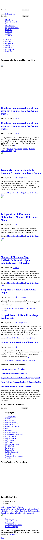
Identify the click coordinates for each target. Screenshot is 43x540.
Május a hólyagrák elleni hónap (12, 507)
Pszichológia (9, 49)
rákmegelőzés (30, 338)
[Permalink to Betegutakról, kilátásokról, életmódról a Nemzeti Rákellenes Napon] (13, 209)
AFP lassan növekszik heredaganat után (16, 386)
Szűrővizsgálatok (11, 22)
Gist (6, 428)
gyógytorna (18, 149)
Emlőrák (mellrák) (11, 422)
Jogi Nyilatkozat (11, 521)
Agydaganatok (10, 417)
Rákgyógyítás (21, 4)
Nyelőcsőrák (9, 446)
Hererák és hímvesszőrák (14, 434)
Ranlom (12, 534)
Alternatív (8, 36)
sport (14, 151)
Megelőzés (9, 20)
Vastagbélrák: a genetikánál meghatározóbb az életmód (20, 509)
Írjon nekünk (9, 523)
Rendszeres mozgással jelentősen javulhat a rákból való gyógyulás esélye (19, 110)
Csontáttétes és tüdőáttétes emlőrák (14, 373)
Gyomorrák (9, 430)
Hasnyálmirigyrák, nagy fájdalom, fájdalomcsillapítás (21, 382)
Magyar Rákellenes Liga (15, 193)
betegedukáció (12, 308)
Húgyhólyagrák (10, 436)
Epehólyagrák (10, 424)
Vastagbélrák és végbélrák (14, 456)
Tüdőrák (8, 454)
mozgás (25, 149)
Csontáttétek (9, 421)
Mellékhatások (10, 26)
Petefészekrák (10, 448)
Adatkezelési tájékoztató (13, 525)
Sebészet (8, 39)
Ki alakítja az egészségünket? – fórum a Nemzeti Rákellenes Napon (21, 171)
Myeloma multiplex (12, 444)
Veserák (8, 458)
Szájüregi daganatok (12, 452)
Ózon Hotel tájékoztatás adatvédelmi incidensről (17, 513)
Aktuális (8, 34)
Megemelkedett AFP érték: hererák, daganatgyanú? (20, 378)
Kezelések (8, 24)
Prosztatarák (9, 450)
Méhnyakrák (9, 440)
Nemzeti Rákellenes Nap (27, 308)
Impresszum (9, 519)
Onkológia (9, 43)
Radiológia (9, 51)
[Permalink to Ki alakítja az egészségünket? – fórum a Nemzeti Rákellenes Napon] (13, 165)
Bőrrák (7, 419)
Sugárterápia (9, 45)
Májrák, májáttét (11, 438)
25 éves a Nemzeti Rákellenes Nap (20, 342)
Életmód (8, 41)
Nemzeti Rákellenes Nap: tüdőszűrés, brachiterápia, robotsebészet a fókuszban (16, 260)
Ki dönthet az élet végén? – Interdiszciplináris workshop (20, 511)
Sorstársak (8, 30)
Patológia (8, 47)
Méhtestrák (9, 442)
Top (2, 538)
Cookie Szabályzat (11, 527)
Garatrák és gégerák (12, 426)
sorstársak (4, 310)
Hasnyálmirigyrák (11, 432)
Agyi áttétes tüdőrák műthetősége (13, 369)
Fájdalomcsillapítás (12, 28)
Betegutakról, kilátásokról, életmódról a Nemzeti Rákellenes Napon (19, 217)
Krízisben (8, 32)
